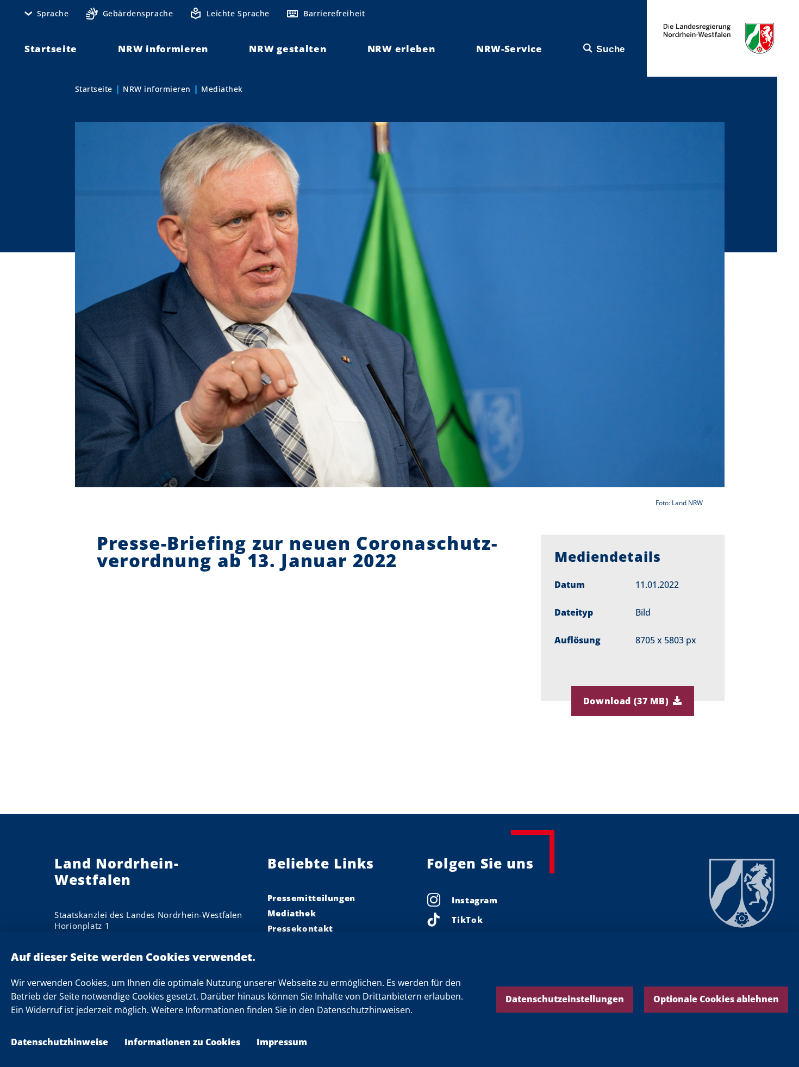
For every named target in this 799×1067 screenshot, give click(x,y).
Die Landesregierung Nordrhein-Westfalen (719, 38)
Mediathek (222, 89)
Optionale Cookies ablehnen (716, 999)
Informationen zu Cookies (182, 1042)
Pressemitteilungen (311, 897)
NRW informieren (157, 89)
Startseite (94, 89)
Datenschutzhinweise (59, 1042)
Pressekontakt (300, 928)
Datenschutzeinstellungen (564, 999)
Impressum (282, 1042)
